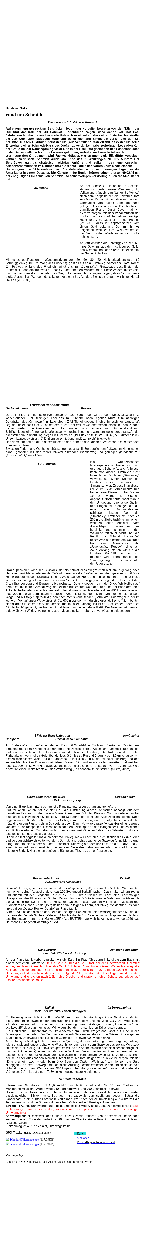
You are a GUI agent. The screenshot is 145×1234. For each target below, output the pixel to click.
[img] (72, 19)
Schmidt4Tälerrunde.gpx (24, 1139)
